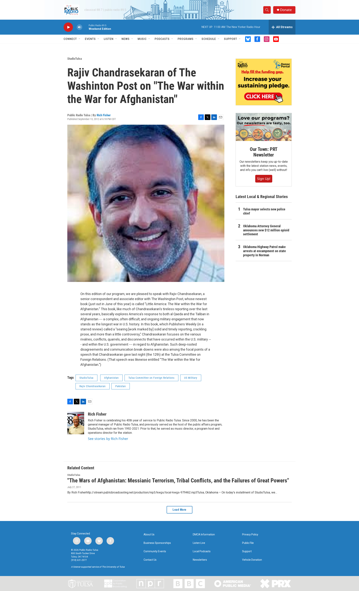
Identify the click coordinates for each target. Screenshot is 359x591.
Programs (186, 38)
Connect (70, 38)
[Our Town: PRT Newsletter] (264, 127)
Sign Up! (263, 178)
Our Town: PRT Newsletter (263, 152)
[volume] (79, 27)
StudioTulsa (74, 58)
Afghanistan (111, 377)
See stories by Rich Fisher (108, 438)
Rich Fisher (104, 115)
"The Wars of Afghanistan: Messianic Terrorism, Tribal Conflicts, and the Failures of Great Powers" (178, 480)
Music (142, 38)
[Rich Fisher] (75, 423)
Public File (248, 543)
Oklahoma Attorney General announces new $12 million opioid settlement (266, 230)
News (126, 38)
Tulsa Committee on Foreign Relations (151, 377)
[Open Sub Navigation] (79, 38)
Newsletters (200, 559)
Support (230, 38)
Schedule (209, 38)
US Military (190, 377)
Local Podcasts (202, 551)
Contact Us (150, 559)
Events (90, 38)
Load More (179, 509)
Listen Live (199, 543)
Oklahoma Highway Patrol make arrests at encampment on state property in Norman (264, 251)
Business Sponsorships (157, 543)
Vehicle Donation (252, 559)
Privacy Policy (250, 534)
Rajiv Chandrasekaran (92, 386)
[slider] (85, 27)
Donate (286, 10)
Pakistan (120, 386)
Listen (108, 38)
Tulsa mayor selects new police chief (264, 211)
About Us (149, 534)
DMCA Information (204, 534)
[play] (68, 27)
